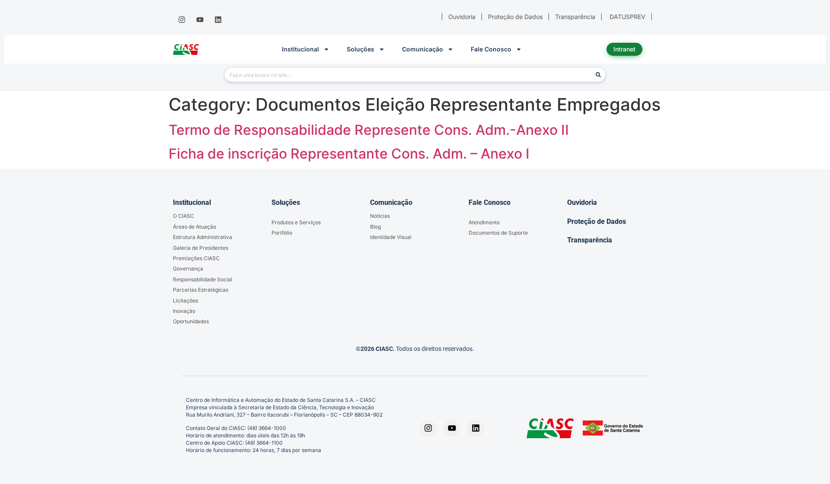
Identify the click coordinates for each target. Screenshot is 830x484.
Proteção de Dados (596, 221)
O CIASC (183, 216)
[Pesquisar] (598, 75)
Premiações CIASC (196, 258)
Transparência (589, 240)
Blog (375, 226)
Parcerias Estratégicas (200, 290)
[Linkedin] (218, 20)
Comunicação (422, 49)
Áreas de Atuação (194, 226)
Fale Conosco (491, 49)
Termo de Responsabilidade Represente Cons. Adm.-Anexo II (369, 129)
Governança (188, 268)
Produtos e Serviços (296, 222)
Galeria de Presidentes (200, 248)
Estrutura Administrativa (202, 237)
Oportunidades (191, 321)
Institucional (300, 49)
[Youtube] (199, 20)
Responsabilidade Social (202, 279)
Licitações (185, 300)
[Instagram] (181, 20)
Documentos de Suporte (498, 232)
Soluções (360, 49)
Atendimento (484, 222)
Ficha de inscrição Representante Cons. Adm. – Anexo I (349, 153)
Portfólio (281, 232)
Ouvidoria (582, 202)
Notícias (380, 216)
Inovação (184, 311)
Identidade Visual (391, 237)
